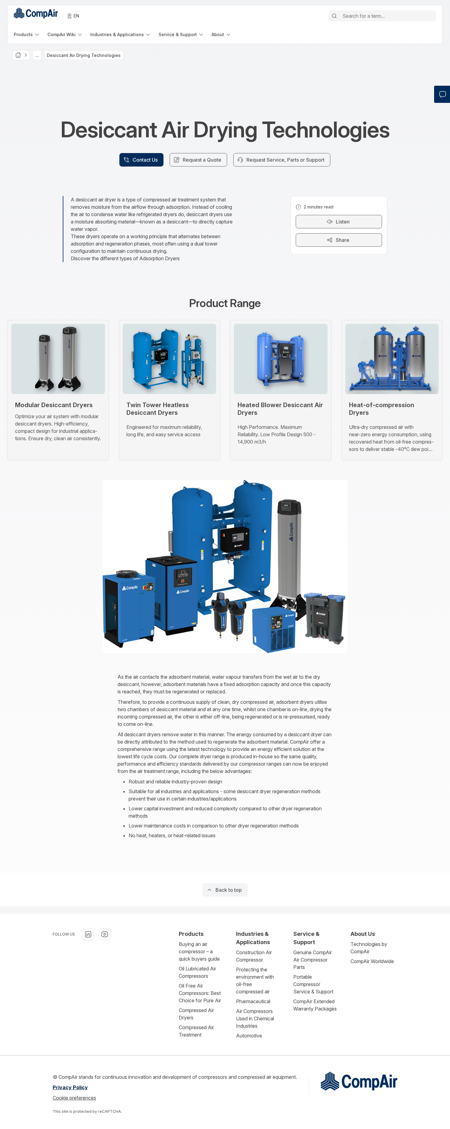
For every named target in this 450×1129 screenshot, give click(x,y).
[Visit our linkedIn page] (88, 934)
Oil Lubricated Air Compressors (197, 972)
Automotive (249, 1036)
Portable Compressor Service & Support (313, 984)
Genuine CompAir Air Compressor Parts (312, 959)
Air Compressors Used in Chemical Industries (255, 1018)
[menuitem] (27, 34)
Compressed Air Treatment (196, 1031)
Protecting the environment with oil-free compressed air (255, 980)
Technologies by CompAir (369, 948)
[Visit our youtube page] (105, 934)
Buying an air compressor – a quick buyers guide (199, 951)
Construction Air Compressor (254, 956)
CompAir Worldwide (372, 961)
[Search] (334, 15)
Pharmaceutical (253, 1001)
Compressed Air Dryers (196, 1014)
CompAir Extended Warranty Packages (315, 1005)
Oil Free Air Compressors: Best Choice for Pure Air (200, 993)
